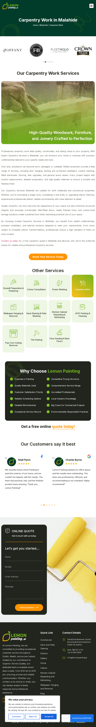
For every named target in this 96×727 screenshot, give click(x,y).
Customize (16, 716)
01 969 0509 (76, 652)
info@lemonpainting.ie (77, 657)
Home (35, 25)
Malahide (44, 25)
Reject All (32, 716)
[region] (32, 709)
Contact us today (9, 241)
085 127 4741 (77, 650)
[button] (91, 6)
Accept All (49, 716)
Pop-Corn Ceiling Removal (13, 344)
